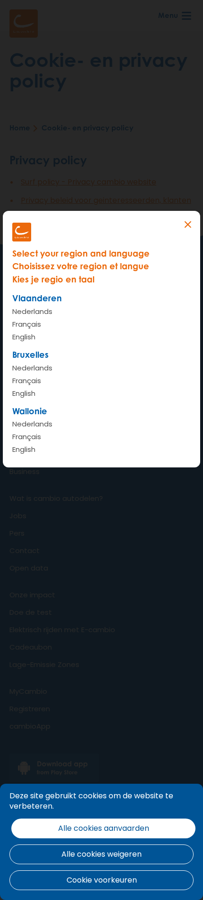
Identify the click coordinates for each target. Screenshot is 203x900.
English (23, 337)
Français (26, 324)
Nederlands (32, 311)
